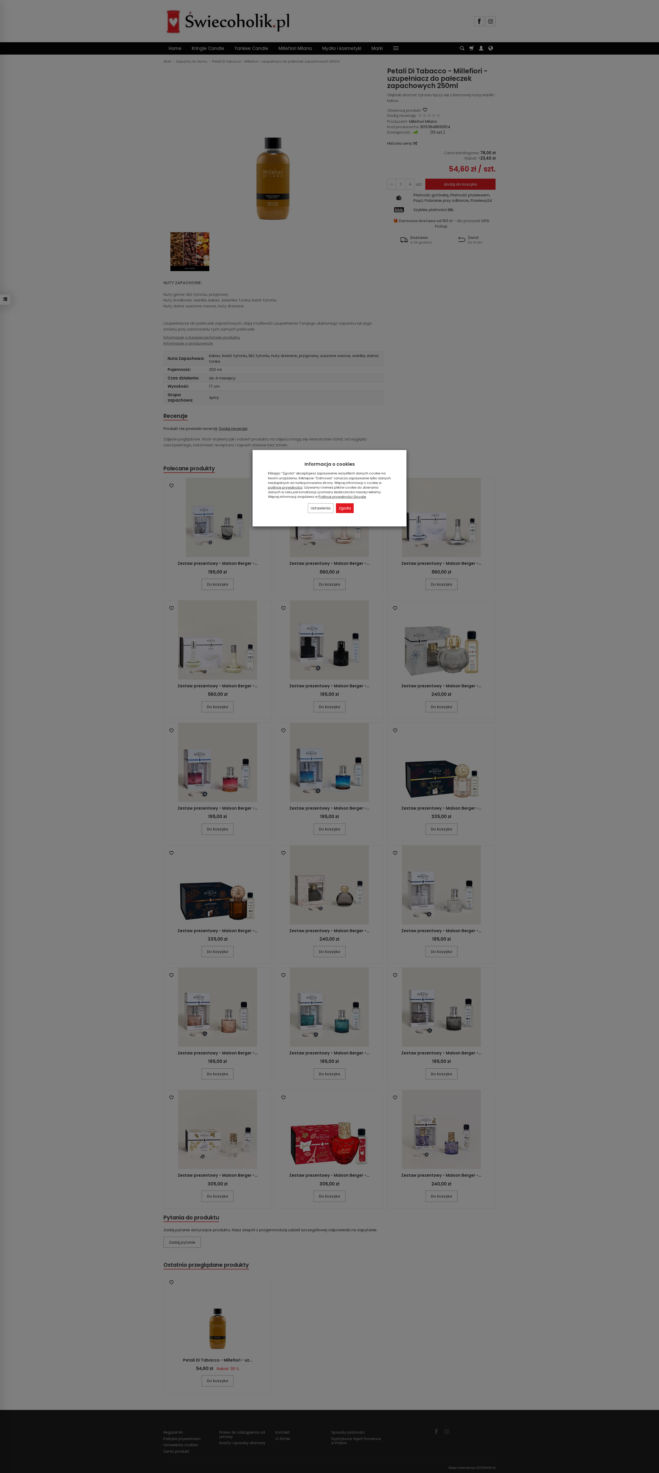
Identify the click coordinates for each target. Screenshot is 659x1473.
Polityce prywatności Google (342, 497)
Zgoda (345, 508)
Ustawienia (321, 508)
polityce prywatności (285, 487)
